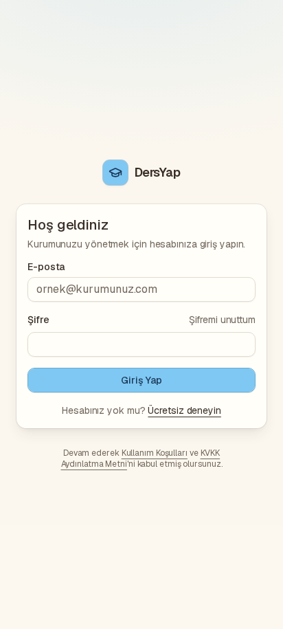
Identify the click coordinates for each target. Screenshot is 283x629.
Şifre (38, 319)
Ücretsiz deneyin (184, 410)
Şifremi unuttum (222, 319)
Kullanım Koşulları (155, 453)
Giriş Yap (141, 380)
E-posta (46, 267)
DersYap (158, 172)
